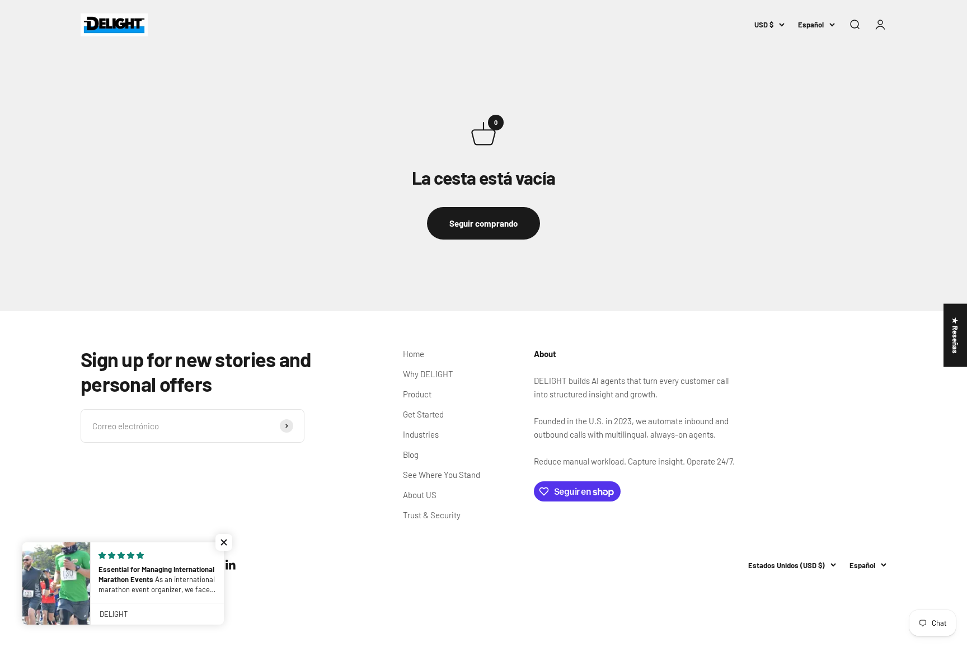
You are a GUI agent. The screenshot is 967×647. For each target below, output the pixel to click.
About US (419, 495)
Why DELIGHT (428, 374)
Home (413, 354)
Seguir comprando (483, 223)
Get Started (423, 414)
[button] (223, 542)
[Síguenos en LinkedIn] (230, 565)
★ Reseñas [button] (955, 335)
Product (417, 394)
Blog (411, 454)
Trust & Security (432, 515)
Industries (421, 434)
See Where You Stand (441, 475)
